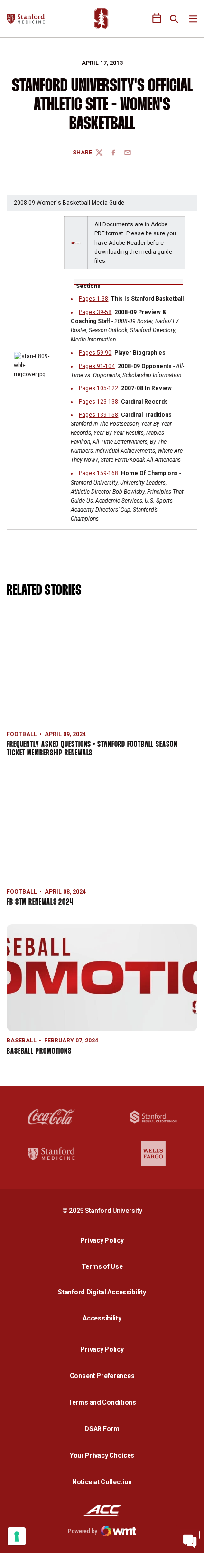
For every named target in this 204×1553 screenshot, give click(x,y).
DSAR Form (101, 1429)
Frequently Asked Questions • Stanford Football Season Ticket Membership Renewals (92, 749)
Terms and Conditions (102, 1402)
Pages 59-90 (95, 353)
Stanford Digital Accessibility (104, 1292)
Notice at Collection (102, 1482)
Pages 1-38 (93, 299)
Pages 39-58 (95, 312)
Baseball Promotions (39, 1052)
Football (22, 734)
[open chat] (190, 1539)
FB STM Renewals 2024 (40, 902)
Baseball (22, 1040)
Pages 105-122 (98, 388)
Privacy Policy (104, 1240)
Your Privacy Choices (102, 1455)
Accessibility (104, 1318)
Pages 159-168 (98, 473)
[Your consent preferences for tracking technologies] (17, 1536)
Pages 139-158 (98, 415)
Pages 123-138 (98, 401)
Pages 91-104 (97, 366)
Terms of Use (102, 1266)
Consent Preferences (102, 1376)
